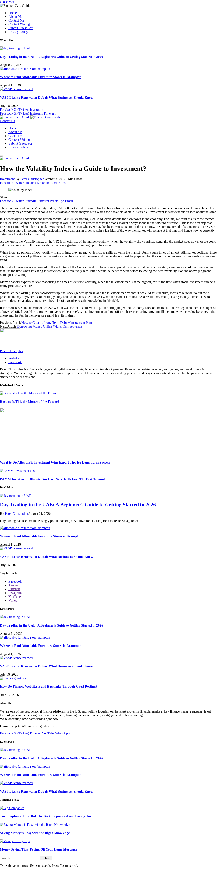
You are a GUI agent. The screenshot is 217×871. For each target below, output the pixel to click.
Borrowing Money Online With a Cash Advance (49, 326)
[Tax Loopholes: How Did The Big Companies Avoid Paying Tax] (12, 808)
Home (12, 13)
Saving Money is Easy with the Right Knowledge (35, 833)
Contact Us (7, 121)
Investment (7, 179)
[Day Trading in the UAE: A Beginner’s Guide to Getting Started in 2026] (15, 48)
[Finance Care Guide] (30, 117)
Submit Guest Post (20, 28)
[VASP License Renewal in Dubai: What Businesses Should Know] (16, 89)
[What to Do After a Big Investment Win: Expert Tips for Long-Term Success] (40, 454)
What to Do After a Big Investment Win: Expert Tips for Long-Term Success (55, 462)
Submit (46, 858)
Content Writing (19, 24)
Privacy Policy (18, 32)
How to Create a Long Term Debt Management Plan (56, 322)
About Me (15, 16)
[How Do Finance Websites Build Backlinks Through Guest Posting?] (13, 678)
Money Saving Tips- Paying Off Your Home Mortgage (38, 849)
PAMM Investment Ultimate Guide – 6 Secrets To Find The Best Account (52, 479)
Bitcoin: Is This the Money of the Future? (29, 401)
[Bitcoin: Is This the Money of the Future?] (28, 393)
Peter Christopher (32, 179)
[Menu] (1, 155)
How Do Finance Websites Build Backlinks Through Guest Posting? (48, 686)
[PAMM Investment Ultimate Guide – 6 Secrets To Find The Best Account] (17, 470)
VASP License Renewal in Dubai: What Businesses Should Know (46, 97)
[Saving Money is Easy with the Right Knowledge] (35, 824)
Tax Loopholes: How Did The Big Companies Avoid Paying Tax (46, 816)
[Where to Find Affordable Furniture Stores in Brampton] (25, 69)
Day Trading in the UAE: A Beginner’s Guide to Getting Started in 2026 (51, 57)
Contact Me (16, 20)
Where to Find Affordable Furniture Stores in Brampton (40, 77)
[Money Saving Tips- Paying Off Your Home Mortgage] (15, 841)
